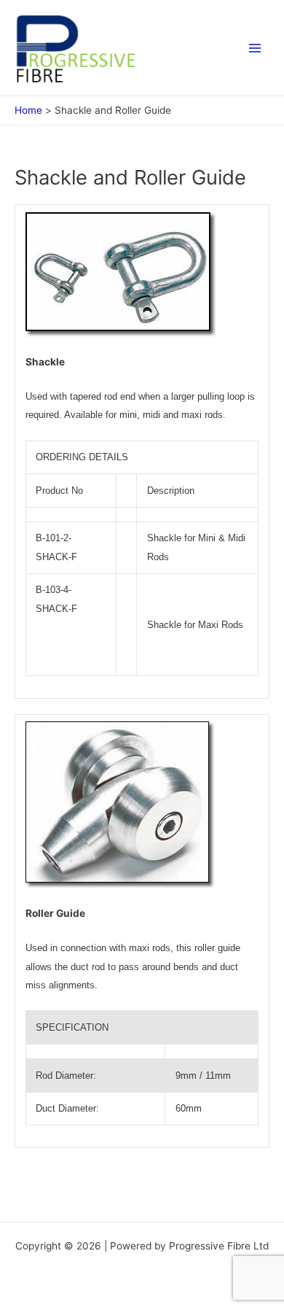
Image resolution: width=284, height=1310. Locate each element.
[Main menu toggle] (255, 48)
